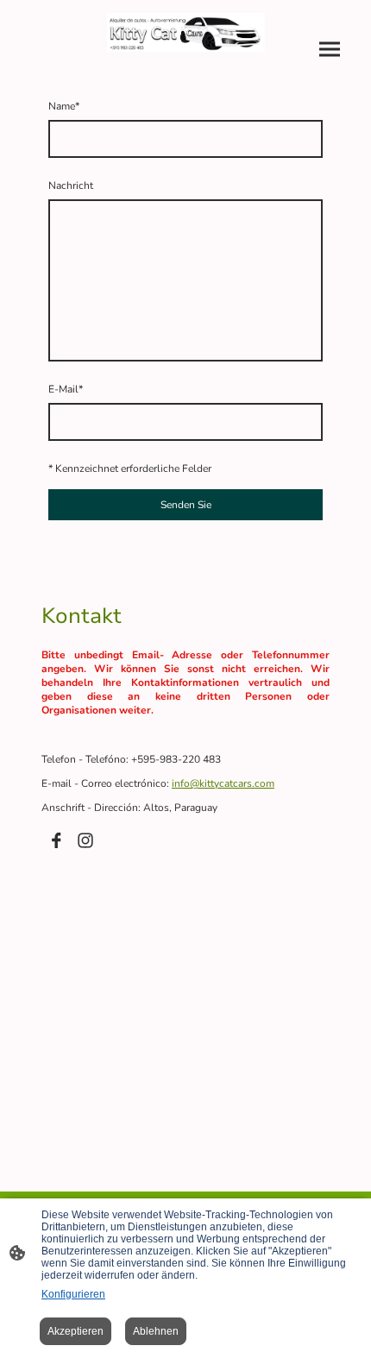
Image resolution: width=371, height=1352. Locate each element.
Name (63, 106)
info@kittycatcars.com (223, 783)
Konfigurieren (73, 1294)
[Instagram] (85, 840)
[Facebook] (56, 840)
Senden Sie (185, 505)
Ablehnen (156, 1331)
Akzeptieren (75, 1331)
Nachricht (70, 185)
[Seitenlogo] (186, 32)
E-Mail (65, 389)
